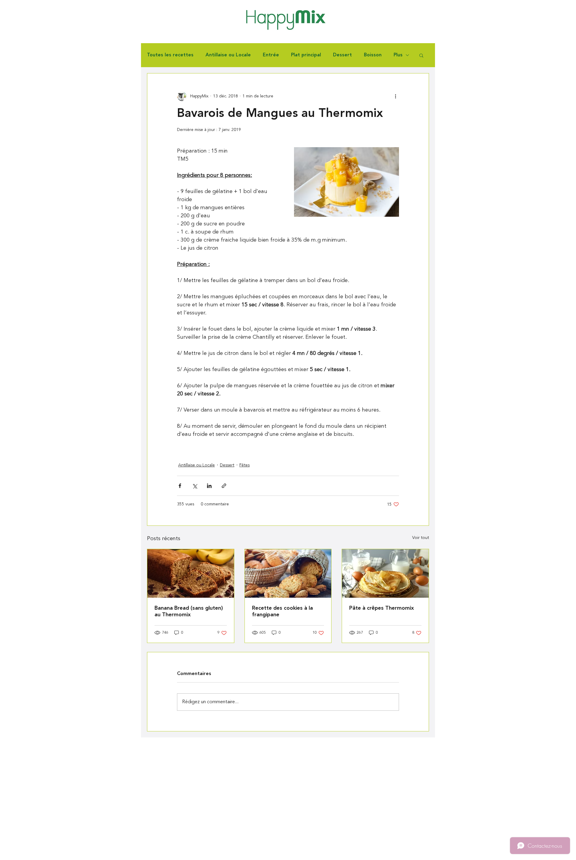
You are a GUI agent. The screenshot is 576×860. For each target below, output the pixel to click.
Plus (398, 55)
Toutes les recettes (170, 55)
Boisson (373, 55)
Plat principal (306, 55)
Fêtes (244, 465)
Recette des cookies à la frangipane (282, 611)
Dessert (342, 55)
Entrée (271, 55)
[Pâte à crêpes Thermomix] (385, 573)
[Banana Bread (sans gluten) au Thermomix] (190, 573)
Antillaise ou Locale (228, 55)
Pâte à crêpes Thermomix (381, 608)
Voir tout (420, 538)
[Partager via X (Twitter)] (194, 486)
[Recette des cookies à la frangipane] (288, 573)
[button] (421, 55)
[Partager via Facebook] (180, 486)
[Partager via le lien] (224, 486)
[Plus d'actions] (395, 96)
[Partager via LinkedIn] (209, 486)
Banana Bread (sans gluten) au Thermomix (188, 611)
